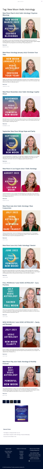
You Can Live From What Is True (9, 436)
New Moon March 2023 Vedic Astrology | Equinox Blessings (20, 14)
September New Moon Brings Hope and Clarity (19, 131)
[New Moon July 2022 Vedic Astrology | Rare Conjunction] (21, 220)
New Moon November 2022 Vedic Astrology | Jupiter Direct (21, 93)
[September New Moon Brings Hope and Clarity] (21, 143)
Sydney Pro (22, 467)
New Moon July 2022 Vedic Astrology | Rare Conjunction (18, 207)
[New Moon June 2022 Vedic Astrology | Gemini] (21, 258)
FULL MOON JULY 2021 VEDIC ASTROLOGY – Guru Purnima (21, 284)
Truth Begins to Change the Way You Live (11, 432)
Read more (5, 44)
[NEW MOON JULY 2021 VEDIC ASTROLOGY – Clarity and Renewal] (21, 336)
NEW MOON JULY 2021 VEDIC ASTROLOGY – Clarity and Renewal (21, 323)
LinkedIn (21, 457)
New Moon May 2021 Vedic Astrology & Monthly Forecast (19, 362)
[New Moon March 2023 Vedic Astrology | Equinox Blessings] (21, 27)
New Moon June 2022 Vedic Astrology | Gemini (19, 245)
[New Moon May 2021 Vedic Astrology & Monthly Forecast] (21, 376)
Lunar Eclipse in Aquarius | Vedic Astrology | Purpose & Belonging (16, 434)
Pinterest (21, 458)
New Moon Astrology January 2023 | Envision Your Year (20, 53)
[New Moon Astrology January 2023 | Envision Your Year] (21, 67)
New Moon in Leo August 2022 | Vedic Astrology (20, 168)
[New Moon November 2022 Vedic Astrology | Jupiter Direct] (21, 106)
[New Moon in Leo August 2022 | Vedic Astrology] (21, 181)
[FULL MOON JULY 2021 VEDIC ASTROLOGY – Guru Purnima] (21, 297)
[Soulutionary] (21, 1)
